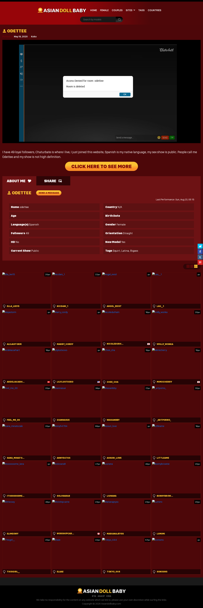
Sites (129, 10)
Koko (34, 36)
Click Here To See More (101, 166)
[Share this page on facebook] (200, 251)
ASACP (101, 596)
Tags (141, 10)
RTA (94, 596)
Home (93, 10)
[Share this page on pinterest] (200, 262)
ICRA (108, 596)
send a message (49, 192)
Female (104, 10)
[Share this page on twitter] (200, 246)
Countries (154, 10)
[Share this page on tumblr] (200, 256)
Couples (117, 10)
